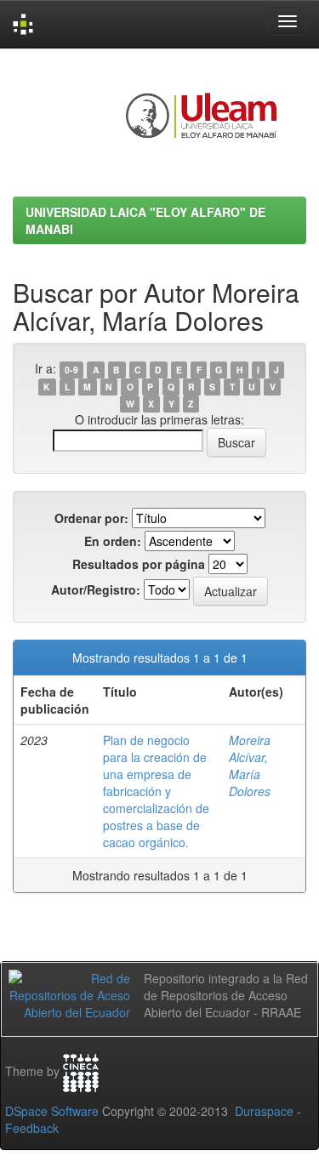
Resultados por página (138, 563)
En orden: (112, 540)
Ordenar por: (91, 518)
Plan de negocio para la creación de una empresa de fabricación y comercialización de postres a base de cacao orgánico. (156, 791)
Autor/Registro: (95, 589)
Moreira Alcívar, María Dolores (250, 766)
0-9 (71, 369)
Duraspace (264, 1110)
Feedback (32, 1127)
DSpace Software (52, 1110)
